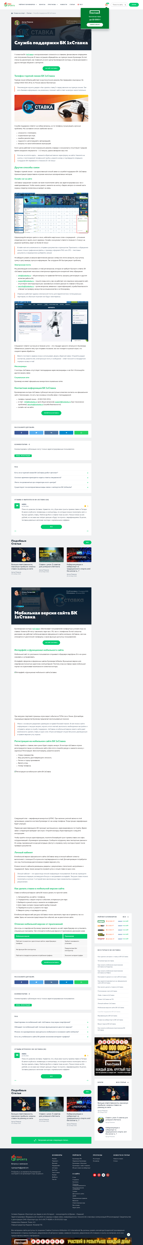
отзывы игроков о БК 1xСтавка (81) (30, 1049)
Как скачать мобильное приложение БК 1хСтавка (111, 1130)
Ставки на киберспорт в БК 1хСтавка (110, 1121)
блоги (100, 1183)
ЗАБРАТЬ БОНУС (95, 24)
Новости (63, 4)
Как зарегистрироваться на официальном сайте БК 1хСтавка (112, 1083)
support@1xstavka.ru (26, 281)
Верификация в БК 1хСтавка (107, 1117)
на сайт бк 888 (51, 1207)
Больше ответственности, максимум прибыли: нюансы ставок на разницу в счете (23, 567)
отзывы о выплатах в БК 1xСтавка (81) (31, 500)
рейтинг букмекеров (107, 1018)
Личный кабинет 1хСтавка (106, 1105)
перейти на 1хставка (51, 413)
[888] (19, 1155)
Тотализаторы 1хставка (106, 1062)
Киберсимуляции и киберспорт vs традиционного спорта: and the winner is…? (78, 568)
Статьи (72, 4)
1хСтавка (29, 54)
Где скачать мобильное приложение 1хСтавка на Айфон (110, 1073)
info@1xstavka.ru (24, 276)
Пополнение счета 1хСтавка (107, 1092)
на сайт (126, 1022)
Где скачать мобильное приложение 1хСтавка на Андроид (110, 1067)
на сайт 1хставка (51, 68)
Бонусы (42, 4)
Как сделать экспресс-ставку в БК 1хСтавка (113, 1058)
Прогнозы (52, 4)
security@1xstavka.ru (26, 286)
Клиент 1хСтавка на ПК (106, 1100)
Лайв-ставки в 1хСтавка (106, 1096)
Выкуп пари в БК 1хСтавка (107, 1125)
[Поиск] (125, 5)
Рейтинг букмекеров (27, 4)
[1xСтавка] (19, 36)
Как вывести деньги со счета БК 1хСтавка (112, 1078)
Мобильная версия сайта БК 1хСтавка (111, 1109)
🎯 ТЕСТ (80, 4)
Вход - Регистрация (23, 455)
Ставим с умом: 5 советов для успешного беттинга (49, 566)
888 (67, 1198)
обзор (120, 1022)
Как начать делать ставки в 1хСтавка (110, 1088)
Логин (134, 4)
